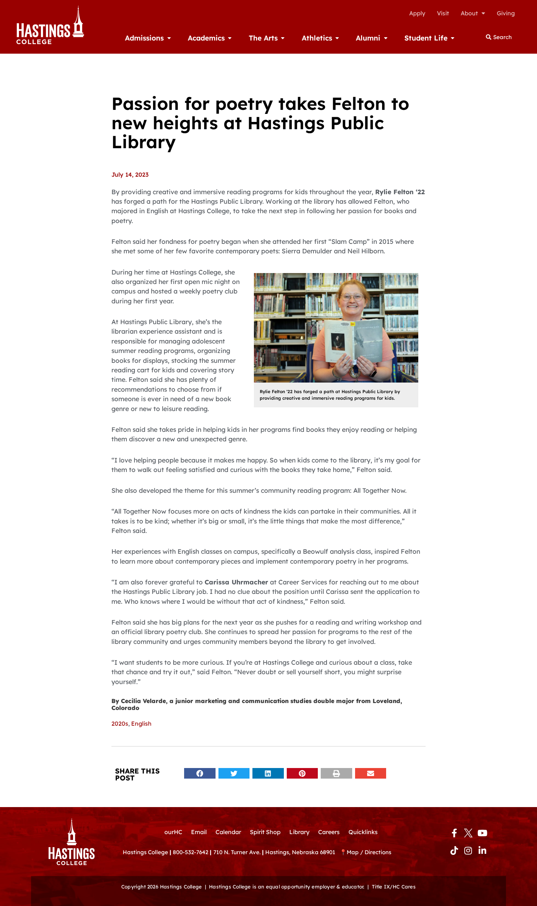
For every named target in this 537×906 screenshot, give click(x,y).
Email (199, 832)
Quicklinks (363, 832)
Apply (417, 13)
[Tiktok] (454, 850)
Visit (443, 13)
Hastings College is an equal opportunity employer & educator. (286, 886)
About (469, 13)
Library (299, 832)
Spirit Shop (265, 832)
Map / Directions (369, 852)
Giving (506, 13)
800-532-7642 (190, 852)
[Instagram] (468, 850)
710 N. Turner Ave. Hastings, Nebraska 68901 (276, 852)
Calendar (228, 832)
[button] (200, 773)
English (141, 723)
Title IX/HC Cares (394, 886)
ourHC (173, 832)
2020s (119, 723)
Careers (329, 832)
